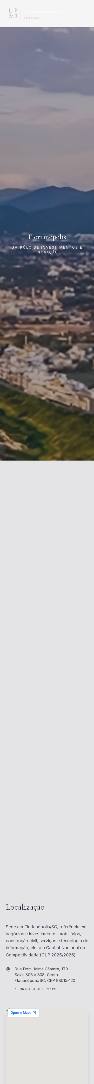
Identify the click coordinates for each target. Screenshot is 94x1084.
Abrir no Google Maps (35, 989)
